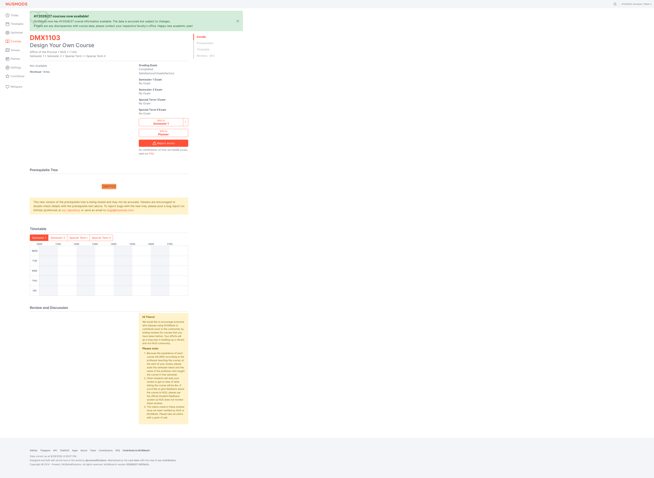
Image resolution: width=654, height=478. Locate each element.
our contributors (167, 460)
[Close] (238, 21)
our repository (71, 210)
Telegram (45, 450)
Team (93, 450)
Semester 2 (57, 237)
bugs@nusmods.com (120, 210)
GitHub (33, 450)
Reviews (205, 55)
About (83, 450)
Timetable (203, 49)
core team (133, 460)
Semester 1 (39, 237)
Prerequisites (205, 43)
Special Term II (101, 237)
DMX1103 (109, 186)
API (55, 450)
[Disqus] (82, 355)
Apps (75, 450)
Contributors (106, 450)
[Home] (16, 4)
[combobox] (618, 4)
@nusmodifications (95, 460)
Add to (161, 122)
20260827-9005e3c (137, 464)
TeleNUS (64, 450)
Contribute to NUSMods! (136, 450)
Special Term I (78, 237)
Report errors (166, 143)
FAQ (151, 153)
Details (201, 36)
